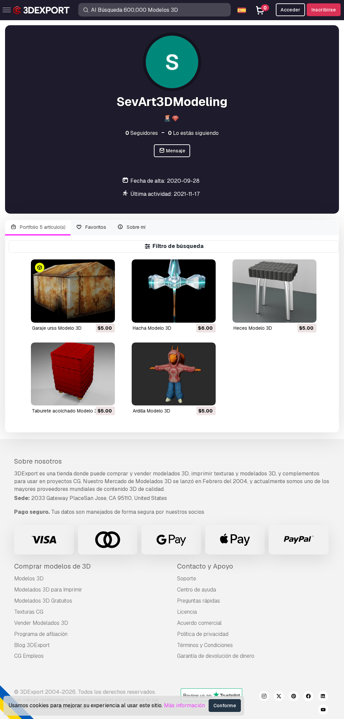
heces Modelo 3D (252, 328)
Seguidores (141, 133)
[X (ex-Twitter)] (279, 697)
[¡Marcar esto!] (105, 313)
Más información (184, 705)
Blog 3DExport (32, 645)
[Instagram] (264, 697)
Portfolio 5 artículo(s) (42, 227)
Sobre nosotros (38, 461)
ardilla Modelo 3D (151, 411)
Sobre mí (135, 227)
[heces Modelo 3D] (274, 290)
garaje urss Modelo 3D (57, 328)
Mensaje (175, 151)
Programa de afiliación (41, 634)
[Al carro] (91, 313)
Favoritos (95, 227)
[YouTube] (323, 710)
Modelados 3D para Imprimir (48, 589)
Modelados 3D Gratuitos (43, 600)
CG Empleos (29, 655)
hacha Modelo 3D (152, 328)
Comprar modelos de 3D (52, 566)
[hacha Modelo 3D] (174, 290)
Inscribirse (323, 10)
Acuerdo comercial (199, 622)
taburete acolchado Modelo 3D (66, 411)
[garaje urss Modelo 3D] (73, 290)
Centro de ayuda (196, 589)
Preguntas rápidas (198, 600)
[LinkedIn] (323, 697)
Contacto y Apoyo (205, 566)
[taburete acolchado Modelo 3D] (73, 374)
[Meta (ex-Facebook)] (308, 697)
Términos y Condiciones (205, 645)
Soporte (186, 578)
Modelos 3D (29, 578)
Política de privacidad (202, 634)
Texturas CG (28, 611)
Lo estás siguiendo (193, 133)
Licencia (187, 611)
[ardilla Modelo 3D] (174, 374)
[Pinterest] (293, 697)
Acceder (290, 10)
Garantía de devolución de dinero (215, 655)
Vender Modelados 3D (41, 622)
